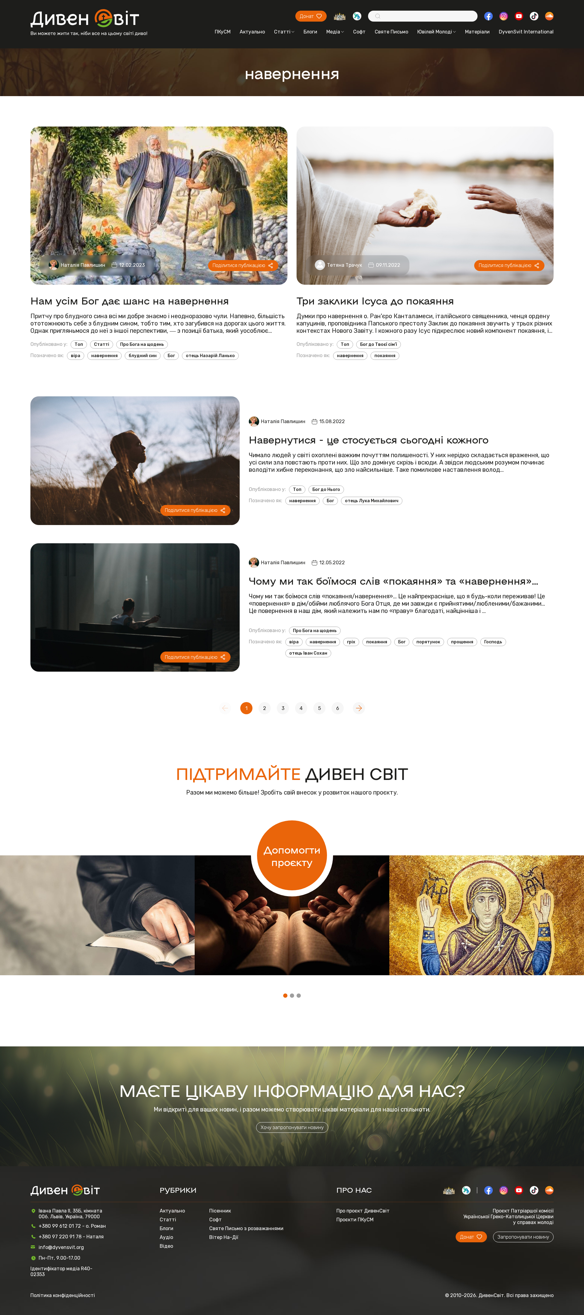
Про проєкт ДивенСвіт (363, 1211)
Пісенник (220, 1211)
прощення (462, 642)
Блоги (310, 32)
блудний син (143, 355)
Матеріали (477, 32)
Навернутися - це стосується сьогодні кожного (368, 439)
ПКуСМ (223, 32)
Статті (282, 32)
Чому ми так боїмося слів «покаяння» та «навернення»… (393, 580)
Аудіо (166, 1237)
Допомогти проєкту (292, 855)
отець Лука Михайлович (371, 500)
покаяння (384, 355)
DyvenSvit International (526, 32)
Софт (359, 32)
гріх (351, 642)
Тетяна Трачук (344, 265)
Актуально (252, 32)
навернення (104, 355)
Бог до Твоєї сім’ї (378, 344)
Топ (79, 344)
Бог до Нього (326, 489)
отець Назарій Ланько (210, 355)
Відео (166, 1246)
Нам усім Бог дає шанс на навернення (129, 300)
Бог (171, 355)
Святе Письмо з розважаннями (246, 1228)
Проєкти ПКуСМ (355, 1220)
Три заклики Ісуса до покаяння (375, 300)
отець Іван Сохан (308, 653)
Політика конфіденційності (62, 1295)
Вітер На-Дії (223, 1237)
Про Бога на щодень (142, 344)
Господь (493, 642)
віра (75, 355)
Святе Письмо (391, 32)
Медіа (333, 32)
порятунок (428, 642)
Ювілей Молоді (434, 32)
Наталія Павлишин (83, 265)
